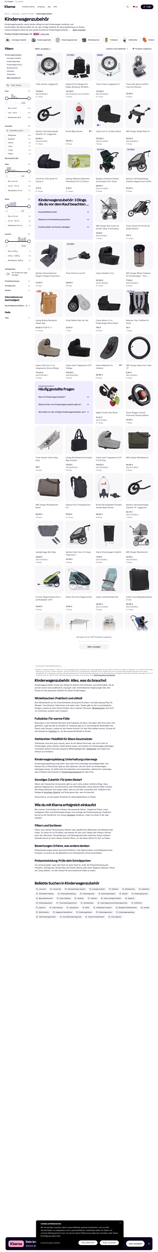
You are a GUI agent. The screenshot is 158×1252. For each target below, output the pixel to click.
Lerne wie (44, 34)
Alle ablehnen (88, 1243)
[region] (80, 1234)
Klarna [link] (7, 14)
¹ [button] (42, 94)
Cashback (71, 815)
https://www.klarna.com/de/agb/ (104, 675)
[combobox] (117, 49)
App (49, 7)
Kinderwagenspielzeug (72, 772)
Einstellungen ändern (50, 1243)
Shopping (41, 7)
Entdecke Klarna (28, 7)
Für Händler (19, 2)
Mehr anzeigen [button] (94, 647)
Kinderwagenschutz (14, 65)
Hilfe (55, 7)
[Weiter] (150, 40)
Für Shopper (9, 2)
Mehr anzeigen (79, 30)
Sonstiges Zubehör (14, 58)
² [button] (78, 94)
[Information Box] (50, 49)
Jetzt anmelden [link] (135, 1244)
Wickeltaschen (12, 68)
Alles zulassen (109, 1243)
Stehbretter (11, 74)
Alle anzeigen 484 (12, 158)
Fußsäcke (10, 71)
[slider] (6, 98)
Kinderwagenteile (13, 61)
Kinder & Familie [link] (28, 14)
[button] (135, 6)
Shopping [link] (15, 14)
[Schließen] (120, 1223)
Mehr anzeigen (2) (13, 78)
